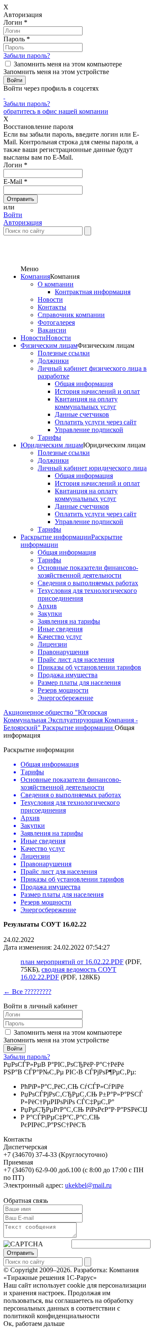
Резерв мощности (63, 690)
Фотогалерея (56, 322)
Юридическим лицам (52, 445)
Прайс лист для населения (76, 659)
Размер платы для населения (79, 682)
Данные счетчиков (82, 414)
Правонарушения (63, 651)
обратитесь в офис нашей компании (55, 111)
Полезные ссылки (64, 353)
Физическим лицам (49, 345)
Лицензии (52, 644)
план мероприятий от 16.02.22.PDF (72, 961)
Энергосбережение (65, 697)
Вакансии (52, 330)
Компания (35, 276)
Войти (12, 214)
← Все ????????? (27, 991)
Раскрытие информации (56, 537)
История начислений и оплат (97, 391)
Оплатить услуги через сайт (95, 422)
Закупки (50, 613)
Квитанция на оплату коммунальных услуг (86, 402)
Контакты (52, 307)
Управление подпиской (89, 429)
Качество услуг (60, 636)
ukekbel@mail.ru (88, 1185)
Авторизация (22, 222)
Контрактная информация (92, 291)
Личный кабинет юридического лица (92, 468)
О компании (56, 284)
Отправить (20, 1253)
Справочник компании (71, 314)
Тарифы (49, 437)
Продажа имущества (68, 674)
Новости (50, 299)
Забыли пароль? (26, 55)
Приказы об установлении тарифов (89, 667)
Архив (47, 606)
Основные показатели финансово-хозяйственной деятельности (88, 571)
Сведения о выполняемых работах (88, 583)
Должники (53, 360)
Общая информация (84, 383)
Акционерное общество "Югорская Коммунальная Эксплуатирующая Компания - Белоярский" (70, 720)
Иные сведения (60, 629)
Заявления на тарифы (69, 621)
